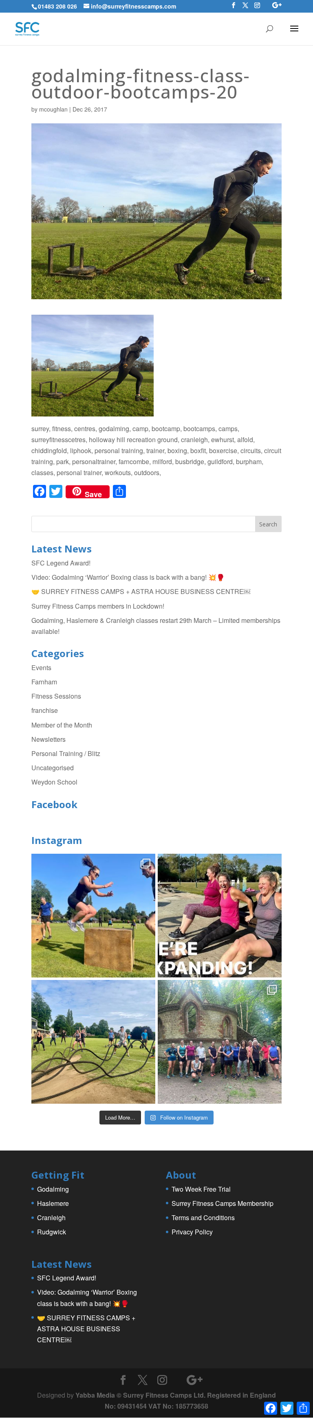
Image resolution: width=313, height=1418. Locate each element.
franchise (44, 710)
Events (41, 667)
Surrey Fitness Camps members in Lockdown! (97, 606)
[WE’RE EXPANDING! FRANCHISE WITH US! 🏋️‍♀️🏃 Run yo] (220, 915)
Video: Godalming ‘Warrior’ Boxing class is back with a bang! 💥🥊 (128, 577)
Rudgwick (51, 1231)
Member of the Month (61, 725)
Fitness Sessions (56, 696)
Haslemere (53, 1203)
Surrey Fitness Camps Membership (222, 1203)
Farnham (44, 681)
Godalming (53, 1189)
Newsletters (48, 739)
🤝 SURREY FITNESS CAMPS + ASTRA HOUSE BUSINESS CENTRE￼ (140, 591)
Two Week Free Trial (201, 1189)
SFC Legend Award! (60, 563)
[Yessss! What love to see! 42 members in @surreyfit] (93, 1042)
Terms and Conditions (203, 1217)
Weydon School (54, 782)
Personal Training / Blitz (65, 753)
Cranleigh (51, 1217)
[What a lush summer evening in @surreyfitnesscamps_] (220, 1042)
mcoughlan (53, 109)
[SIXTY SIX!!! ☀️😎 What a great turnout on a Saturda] (93, 915)
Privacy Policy (192, 1231)
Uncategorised (52, 767)
